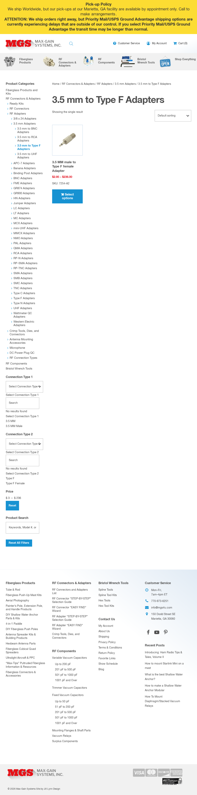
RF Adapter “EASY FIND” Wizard (67, 627)
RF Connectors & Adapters (78, 84)
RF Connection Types (23, 357)
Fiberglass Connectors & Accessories (21, 674)
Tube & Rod (13, 590)
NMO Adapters (23, 238)
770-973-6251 (160, 601)
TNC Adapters (22, 288)
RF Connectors (19, 108)
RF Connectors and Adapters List (70, 592)
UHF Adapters (22, 308)
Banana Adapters (24, 168)
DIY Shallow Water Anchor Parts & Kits (22, 617)
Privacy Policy (107, 642)
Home (55, 84)
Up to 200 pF (63, 664)
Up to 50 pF (62, 701)
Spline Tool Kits (107, 595)
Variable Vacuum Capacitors (69, 658)
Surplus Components (65, 741)
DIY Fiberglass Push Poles (22, 629)
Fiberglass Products (20, 583)
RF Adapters (104, 84)
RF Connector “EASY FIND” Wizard (69, 609)
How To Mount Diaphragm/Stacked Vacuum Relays (162, 701)
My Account (105, 626)
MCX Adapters (23, 223)
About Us (104, 631)
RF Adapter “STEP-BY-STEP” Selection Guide (70, 618)
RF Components (16, 363)
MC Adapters (22, 218)
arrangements (103, 14)
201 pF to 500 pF (65, 669)
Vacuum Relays (61, 736)
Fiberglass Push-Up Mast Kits (24, 595)
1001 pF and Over (66, 680)
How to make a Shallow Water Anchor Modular (163, 688)
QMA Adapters (23, 248)
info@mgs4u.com (161, 607)
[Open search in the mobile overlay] (71, 44)
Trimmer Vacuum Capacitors (69, 688)
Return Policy (106, 653)
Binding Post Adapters (28, 173)
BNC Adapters (22, 178)
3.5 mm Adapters (125, 84)
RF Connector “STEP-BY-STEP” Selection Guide (71, 600)
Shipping (103, 636)
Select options (68, 196)
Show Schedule (108, 664)
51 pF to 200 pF (64, 707)
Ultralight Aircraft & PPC (20, 658)
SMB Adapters (23, 278)
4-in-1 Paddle (14, 624)
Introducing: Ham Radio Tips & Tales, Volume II (163, 654)
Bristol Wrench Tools (19, 368)
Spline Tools (105, 590)
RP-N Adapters (23, 258)
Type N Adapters (24, 303)
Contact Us (106, 619)
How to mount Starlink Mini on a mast (164, 666)
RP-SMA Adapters (25, 263)
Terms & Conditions (110, 647)
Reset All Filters (19, 543)
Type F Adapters (24, 298)
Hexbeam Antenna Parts (21, 643)
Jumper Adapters (24, 203)
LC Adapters (21, 208)
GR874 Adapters (24, 188)
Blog (101, 669)
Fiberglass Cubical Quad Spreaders (21, 651)
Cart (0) (182, 43)
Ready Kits (17, 103)
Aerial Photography (17, 600)
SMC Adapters (23, 283)
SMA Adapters (23, 273)
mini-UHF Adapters (25, 228)
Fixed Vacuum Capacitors (67, 695)
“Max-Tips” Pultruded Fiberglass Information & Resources (25, 665)
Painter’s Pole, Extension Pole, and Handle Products (24, 608)
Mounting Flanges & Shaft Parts (71, 730)
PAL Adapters (22, 243)
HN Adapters (21, 198)
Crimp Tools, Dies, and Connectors (65, 636)
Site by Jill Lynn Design (48, 789)
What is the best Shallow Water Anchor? (164, 677)
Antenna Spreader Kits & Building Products (21, 636)
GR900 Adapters (24, 193)
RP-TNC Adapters (25, 268)
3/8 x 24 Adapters (24, 118)
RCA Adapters (22, 253)
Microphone (17, 347)
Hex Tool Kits (106, 606)
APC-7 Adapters (24, 163)
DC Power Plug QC (22, 352)
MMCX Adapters (24, 233)
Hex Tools (104, 600)
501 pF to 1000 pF (66, 675)
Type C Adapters (24, 293)
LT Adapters (21, 213)
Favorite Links (106, 658)
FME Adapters (22, 183)
